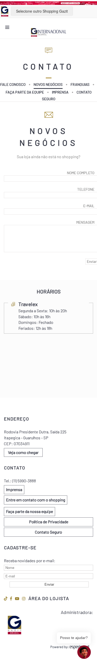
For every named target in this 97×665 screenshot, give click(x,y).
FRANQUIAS (80, 84)
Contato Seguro (48, 531)
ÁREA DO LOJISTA (48, 598)
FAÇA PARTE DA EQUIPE (25, 92)
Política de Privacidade (48, 521)
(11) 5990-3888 (24, 480)
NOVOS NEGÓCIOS (48, 84)
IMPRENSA (60, 92)
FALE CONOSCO (13, 84)
